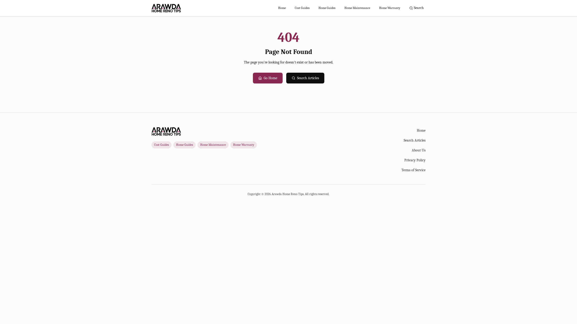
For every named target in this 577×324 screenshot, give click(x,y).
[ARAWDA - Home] (166, 8)
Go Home (270, 78)
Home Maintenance (357, 8)
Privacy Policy (415, 160)
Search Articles (308, 78)
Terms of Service (413, 170)
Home (282, 8)
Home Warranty (389, 8)
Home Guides (326, 8)
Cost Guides (302, 8)
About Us (419, 150)
